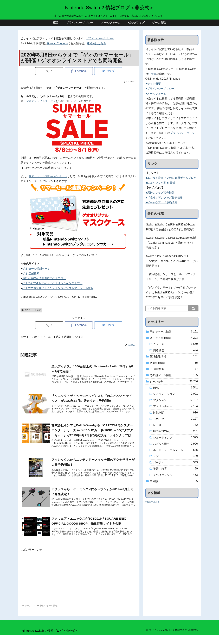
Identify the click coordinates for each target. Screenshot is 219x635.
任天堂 (152, 73)
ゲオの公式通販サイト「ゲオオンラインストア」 (52, 283)
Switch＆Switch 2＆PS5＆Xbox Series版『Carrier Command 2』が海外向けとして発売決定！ (171, 242)
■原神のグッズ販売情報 (160, 192)
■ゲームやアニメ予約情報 (161, 202)
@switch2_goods (57, 43)
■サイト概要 (153, 83)
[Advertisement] (79, 576)
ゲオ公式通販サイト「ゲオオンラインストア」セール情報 (57, 288)
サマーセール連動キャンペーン (48, 176)
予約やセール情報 (32, 310)
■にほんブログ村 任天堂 (160, 182)
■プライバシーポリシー (160, 88)
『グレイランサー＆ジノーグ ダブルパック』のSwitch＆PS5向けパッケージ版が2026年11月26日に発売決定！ (171, 292)
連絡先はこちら (96, 43)
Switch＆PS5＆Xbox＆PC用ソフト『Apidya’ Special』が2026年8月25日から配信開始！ (172, 261)
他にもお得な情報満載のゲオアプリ (44, 278)
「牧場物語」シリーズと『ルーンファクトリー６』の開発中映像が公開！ (170, 277)
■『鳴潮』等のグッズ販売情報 (164, 197)
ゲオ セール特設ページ (36, 268)
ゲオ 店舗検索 (30, 273)
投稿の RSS (152, 502)
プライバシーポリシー (100, 38)
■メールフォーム (155, 93)
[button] (193, 308)
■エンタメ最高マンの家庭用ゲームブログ (170, 177)
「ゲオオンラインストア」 (39, 101)
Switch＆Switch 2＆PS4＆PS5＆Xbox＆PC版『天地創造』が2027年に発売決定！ (171, 227)
